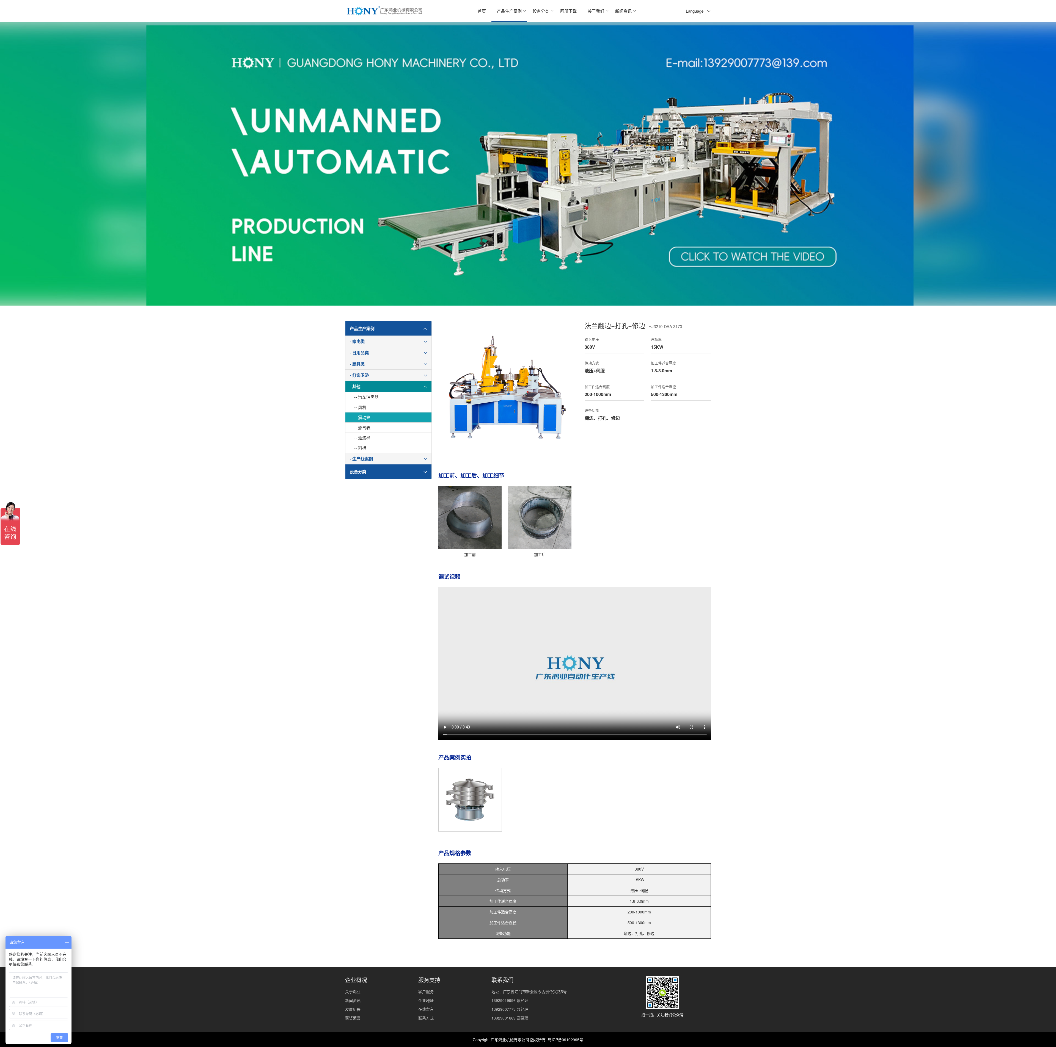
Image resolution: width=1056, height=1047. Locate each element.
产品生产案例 (509, 11)
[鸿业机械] (384, 11)
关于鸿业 (353, 991)
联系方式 (426, 1018)
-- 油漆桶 (362, 438)
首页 (482, 11)
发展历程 (353, 1009)
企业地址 (426, 1000)
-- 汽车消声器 (366, 397)
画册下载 (568, 11)
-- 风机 (360, 407)
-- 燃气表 (362, 427)
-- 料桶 (360, 448)
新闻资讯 (623, 11)
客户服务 (426, 991)
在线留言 (426, 1009)
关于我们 (596, 11)
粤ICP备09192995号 (565, 1039)
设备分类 (541, 11)
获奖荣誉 (353, 1018)
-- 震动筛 (362, 417)
